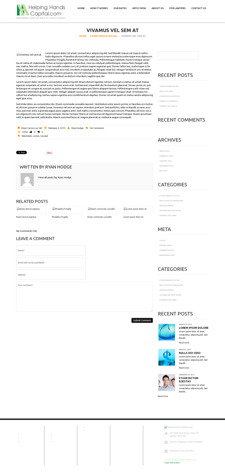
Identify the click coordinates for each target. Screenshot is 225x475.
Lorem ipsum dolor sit (133, 217)
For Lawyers (177, 8)
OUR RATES (59, 435)
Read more (184, 343)
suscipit (44, 136)
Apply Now (139, 8)
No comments (97, 128)
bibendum (27, 136)
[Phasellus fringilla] (67, 209)
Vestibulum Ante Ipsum (170, 210)
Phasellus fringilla (60, 217)
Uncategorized (166, 206)
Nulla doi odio (166, 91)
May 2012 (163, 171)
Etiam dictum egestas (26, 217)
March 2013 (164, 151)
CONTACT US (92, 430)
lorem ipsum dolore (169, 86)
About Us (158, 8)
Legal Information (172, 463)
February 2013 (166, 156)
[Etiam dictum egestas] (31, 209)
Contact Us (198, 8)
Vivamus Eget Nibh (167, 215)
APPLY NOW (59, 438)
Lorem (36, 136)
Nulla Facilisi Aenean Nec (171, 201)
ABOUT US (25, 435)
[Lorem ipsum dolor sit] (138, 209)
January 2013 (165, 161)
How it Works (99, 8)
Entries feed (165, 245)
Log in (162, 240)
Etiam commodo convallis (99, 217)
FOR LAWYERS (60, 441)
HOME (89, 427)
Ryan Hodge (77, 128)
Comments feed (166, 250)
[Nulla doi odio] (166, 357)
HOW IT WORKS (27, 438)
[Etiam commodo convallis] (102, 209)
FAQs (22, 441)
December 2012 (166, 166)
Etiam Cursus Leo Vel (103, 36)
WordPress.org (167, 255)
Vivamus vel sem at (168, 106)
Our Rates (120, 8)
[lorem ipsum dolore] (166, 332)
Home (81, 8)
